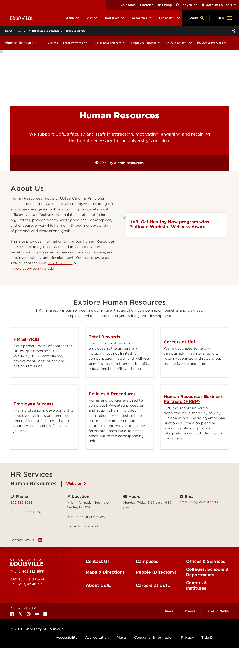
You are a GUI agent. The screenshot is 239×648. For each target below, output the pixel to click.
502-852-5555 (33, 571)
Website (74, 483)
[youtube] (37, 614)
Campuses (147, 561)
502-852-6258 (60, 263)
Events (190, 611)
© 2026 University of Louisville (36, 629)
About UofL (98, 585)
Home (8, 31)
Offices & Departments (45, 31)
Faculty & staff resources (122, 163)
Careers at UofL (153, 585)
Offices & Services (205, 561)
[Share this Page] (233, 31)
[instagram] (29, 614)
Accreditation (97, 637)
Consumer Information (154, 637)
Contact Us (98, 561)
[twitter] (20, 614)
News (169, 611)
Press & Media (218, 611)
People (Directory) (156, 572)
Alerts (121, 637)
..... (21, 31)
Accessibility (66, 637)
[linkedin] (40, 540)
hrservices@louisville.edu (199, 502)
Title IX (207, 637)
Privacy (187, 637)
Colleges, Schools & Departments (207, 572)
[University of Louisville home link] (21, 18)
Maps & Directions (105, 572)
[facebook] (12, 614)
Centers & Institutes (196, 585)
